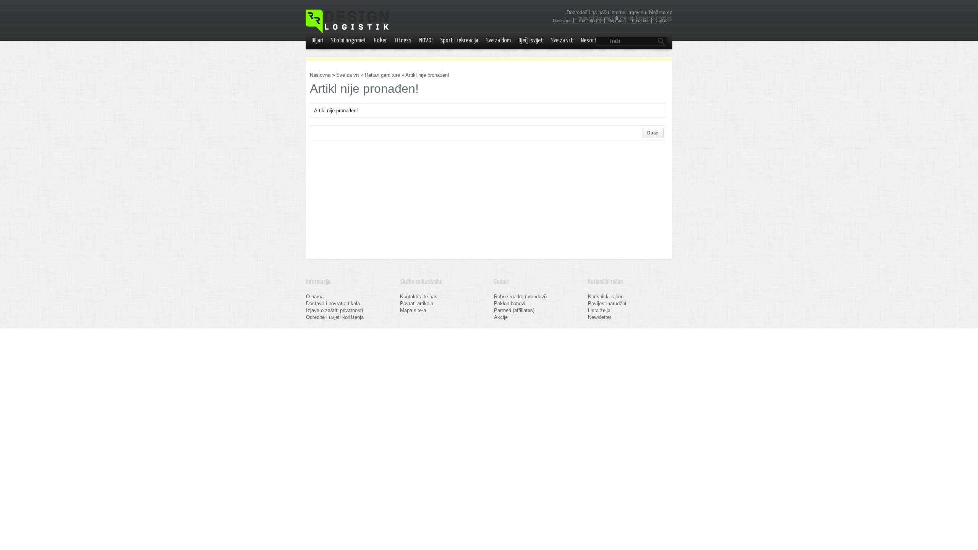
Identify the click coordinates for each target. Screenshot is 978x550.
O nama (315, 296)
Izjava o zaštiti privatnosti (334, 310)
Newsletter (599, 317)
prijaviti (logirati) (595, 18)
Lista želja (599, 310)
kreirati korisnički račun (645, 18)
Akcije (501, 317)
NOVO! (425, 40)
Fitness (403, 40)
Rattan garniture (382, 75)
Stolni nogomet (348, 40)
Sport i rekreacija (459, 40)
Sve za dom (498, 40)
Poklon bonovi (509, 303)
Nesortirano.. (595, 40)
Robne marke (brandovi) (520, 296)
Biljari (317, 40)
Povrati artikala (416, 303)
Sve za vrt (562, 40)
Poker (380, 40)
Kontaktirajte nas (418, 296)
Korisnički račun (605, 296)
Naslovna (320, 75)
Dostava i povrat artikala (333, 303)
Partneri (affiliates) (514, 310)
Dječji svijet (530, 40)
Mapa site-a (413, 310)
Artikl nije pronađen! (427, 75)
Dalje (652, 133)
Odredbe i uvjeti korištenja (335, 317)
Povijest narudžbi (607, 303)
